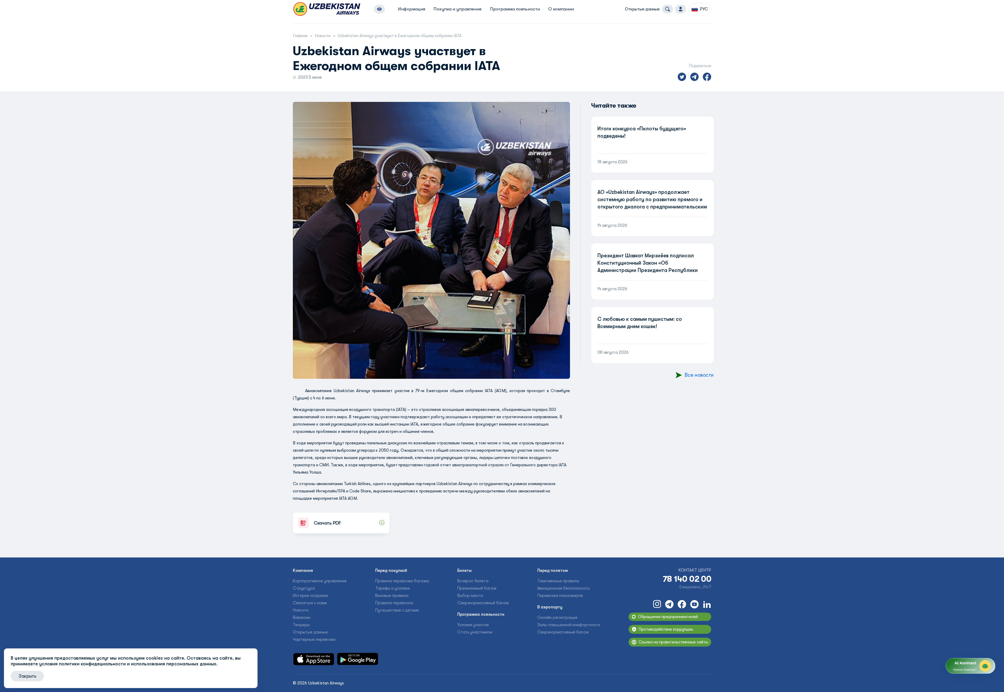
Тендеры (301, 625)
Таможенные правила (558, 581)
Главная (300, 35)
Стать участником (474, 632)
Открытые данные (642, 9)
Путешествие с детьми (397, 610)
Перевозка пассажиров (560, 595)
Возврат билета (472, 581)
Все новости (699, 375)
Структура (304, 588)
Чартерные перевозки (314, 639)
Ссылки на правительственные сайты (673, 642)
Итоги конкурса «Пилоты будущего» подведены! (641, 132)
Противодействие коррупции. (666, 629)
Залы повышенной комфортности (568, 625)
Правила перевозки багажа (402, 581)
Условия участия (473, 625)
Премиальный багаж (477, 588)
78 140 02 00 (687, 579)
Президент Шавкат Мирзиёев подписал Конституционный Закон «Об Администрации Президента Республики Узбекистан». (647, 267)
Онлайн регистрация (557, 617)
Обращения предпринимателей (668, 616)
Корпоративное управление (320, 581)
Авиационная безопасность (563, 588)
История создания (310, 595)
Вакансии (301, 617)
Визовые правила (391, 595)
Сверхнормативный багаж (483, 603)
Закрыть (27, 676)
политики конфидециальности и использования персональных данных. (138, 663)
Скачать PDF (327, 523)
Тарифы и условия (392, 588)
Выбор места (470, 595)
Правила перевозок (394, 603)
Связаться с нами (310, 603)
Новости (322, 35)
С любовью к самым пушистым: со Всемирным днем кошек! (639, 322)
